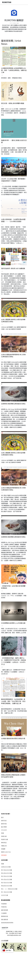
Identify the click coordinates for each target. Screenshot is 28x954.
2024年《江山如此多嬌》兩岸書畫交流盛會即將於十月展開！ (13, 180)
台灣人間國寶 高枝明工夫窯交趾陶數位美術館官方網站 (13, 320)
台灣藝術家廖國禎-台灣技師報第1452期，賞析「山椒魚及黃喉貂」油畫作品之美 (14, 70)
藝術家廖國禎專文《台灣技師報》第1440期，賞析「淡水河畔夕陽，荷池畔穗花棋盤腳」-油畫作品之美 (13, 701)
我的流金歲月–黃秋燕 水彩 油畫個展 (13, 268)
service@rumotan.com (14, 935)
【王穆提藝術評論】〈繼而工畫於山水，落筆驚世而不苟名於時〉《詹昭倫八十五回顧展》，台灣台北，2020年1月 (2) (13, 661)
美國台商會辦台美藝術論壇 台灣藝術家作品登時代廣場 (13, 776)
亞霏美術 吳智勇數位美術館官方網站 (13, 404)
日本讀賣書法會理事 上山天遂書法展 (13, 623)
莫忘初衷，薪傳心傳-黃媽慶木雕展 (12, 103)
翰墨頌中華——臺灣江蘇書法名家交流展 (14, 141)
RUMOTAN (9, 931)
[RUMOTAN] (5, 928)
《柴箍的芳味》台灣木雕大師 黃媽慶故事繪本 (13, 587)
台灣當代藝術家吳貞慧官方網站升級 (13, 738)
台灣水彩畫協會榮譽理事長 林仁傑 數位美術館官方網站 (13, 355)
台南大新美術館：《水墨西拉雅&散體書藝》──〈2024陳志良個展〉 (13, 220)
